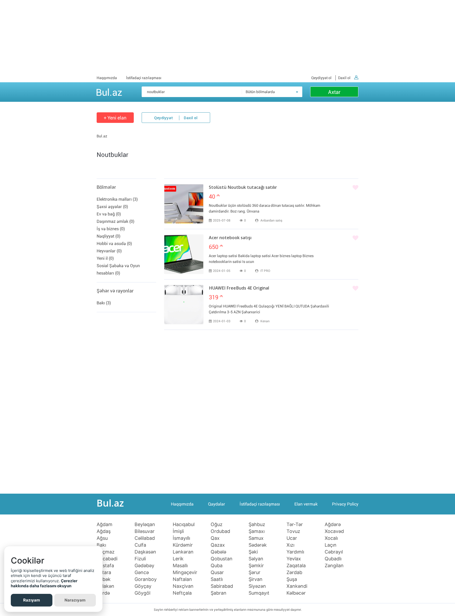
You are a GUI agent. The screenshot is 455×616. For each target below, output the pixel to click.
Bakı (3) (104, 302)
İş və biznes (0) (111, 228)
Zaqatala (296, 565)
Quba (216, 565)
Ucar (291, 538)
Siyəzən (257, 586)
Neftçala (182, 593)
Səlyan (256, 558)
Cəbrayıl (334, 552)
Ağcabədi (107, 558)
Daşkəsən (145, 552)
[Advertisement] (227, 37)
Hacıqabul (184, 524)
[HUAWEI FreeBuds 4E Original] (184, 304)
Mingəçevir (185, 572)
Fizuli (140, 558)
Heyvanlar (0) (109, 250)
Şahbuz (257, 524)
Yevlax (293, 558)
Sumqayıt (259, 593)
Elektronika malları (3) (117, 199)
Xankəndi (296, 586)
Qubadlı (333, 558)
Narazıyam (75, 600)
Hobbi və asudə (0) (114, 243)
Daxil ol (344, 78)
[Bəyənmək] (355, 188)
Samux (256, 538)
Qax (215, 538)
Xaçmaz (106, 552)
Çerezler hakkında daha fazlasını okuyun (44, 583)
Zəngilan (334, 565)
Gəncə (142, 572)
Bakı (101, 545)
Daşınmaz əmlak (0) (115, 221)
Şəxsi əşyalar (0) (112, 206)
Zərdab (294, 572)
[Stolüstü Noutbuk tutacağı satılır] (184, 204)
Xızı (290, 545)
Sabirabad (222, 586)
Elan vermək (306, 504)
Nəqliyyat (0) (108, 236)
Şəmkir (256, 565)
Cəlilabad (145, 538)
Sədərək (258, 545)
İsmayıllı (181, 538)
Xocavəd (334, 531)
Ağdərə (333, 524)
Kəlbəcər (296, 593)
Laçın (331, 545)
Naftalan (182, 579)
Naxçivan (183, 586)
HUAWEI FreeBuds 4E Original (239, 288)
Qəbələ (218, 552)
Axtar (334, 92)
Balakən (105, 586)
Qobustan (222, 558)
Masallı (180, 565)
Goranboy (146, 579)
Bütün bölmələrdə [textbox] (260, 92)
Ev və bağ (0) (109, 213)
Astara (104, 572)
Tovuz (293, 531)
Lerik (178, 558)
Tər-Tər (294, 524)
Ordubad (220, 531)
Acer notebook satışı (230, 238)
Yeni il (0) (105, 258)
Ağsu (102, 538)
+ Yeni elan (115, 118)
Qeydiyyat (163, 118)
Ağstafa (105, 565)
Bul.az (109, 91)
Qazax (218, 545)
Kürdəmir (183, 545)
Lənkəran (183, 552)
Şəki (253, 552)
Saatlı (217, 579)
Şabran (218, 593)
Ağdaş (104, 531)
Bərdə (103, 593)
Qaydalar (216, 504)
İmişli (178, 531)
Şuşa (291, 579)
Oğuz (216, 524)
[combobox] (272, 91)
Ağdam (104, 524)
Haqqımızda (107, 78)
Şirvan (256, 579)
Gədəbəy (144, 565)
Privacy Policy (345, 504)
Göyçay (143, 586)
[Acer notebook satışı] (184, 254)
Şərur (254, 572)
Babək (104, 579)
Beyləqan (145, 524)
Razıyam (31, 600)
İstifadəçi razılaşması (143, 78)
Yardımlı (295, 552)
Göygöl (142, 593)
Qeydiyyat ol (321, 78)
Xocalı (331, 538)
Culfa (140, 545)
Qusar (217, 572)
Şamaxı (257, 531)
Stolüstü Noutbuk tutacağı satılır (243, 188)
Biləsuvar (145, 531)
